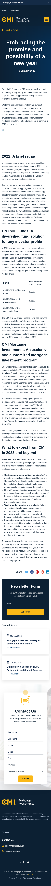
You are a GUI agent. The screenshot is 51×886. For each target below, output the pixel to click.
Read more (15, 647)
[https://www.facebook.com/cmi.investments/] (20, 862)
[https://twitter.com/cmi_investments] (28, 862)
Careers (5, 832)
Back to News (12, 30)
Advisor (4, 10)
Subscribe (25, 612)
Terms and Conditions (32, 878)
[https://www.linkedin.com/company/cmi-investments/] (24, 862)
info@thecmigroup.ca (14, 846)
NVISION (31, 874)
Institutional (15, 10)
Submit (25, 778)
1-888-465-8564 (13, 851)
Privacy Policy (15, 878)
